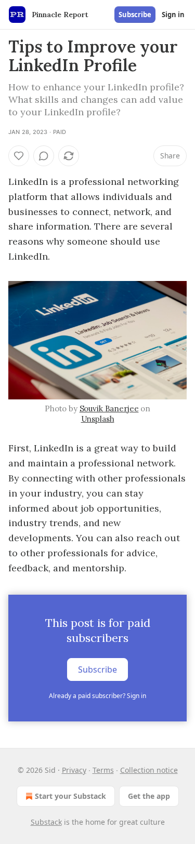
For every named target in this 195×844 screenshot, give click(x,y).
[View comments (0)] (43, 155)
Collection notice (149, 770)
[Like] (18, 155)
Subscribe (135, 14)
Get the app (149, 796)
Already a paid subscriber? (97, 695)
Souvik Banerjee (109, 408)
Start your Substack (70, 796)
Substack (46, 822)
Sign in (173, 14)
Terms (103, 770)
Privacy (74, 770)
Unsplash (97, 419)
